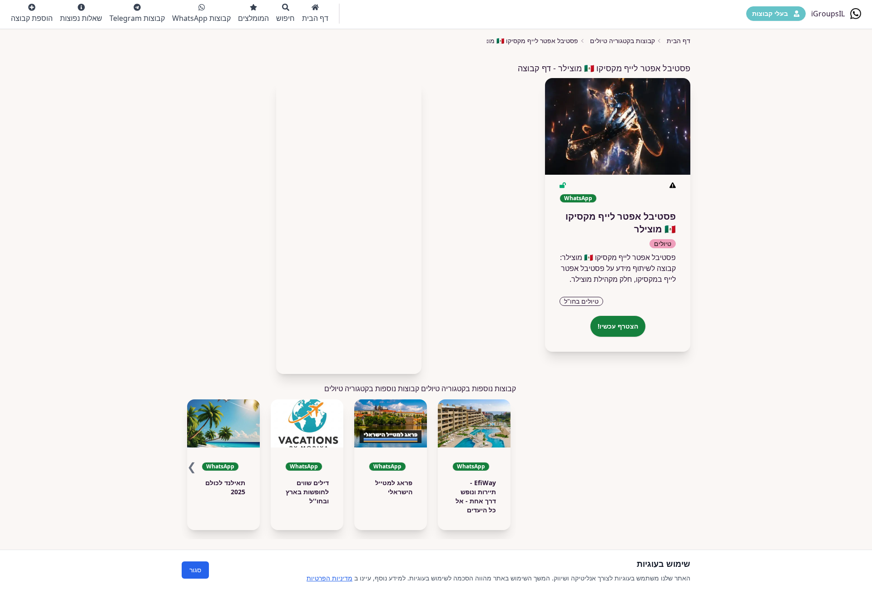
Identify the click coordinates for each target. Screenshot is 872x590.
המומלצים (253, 18)
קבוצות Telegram (137, 18)
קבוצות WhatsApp (201, 18)
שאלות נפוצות (81, 18)
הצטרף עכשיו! (618, 326)
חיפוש (285, 18)
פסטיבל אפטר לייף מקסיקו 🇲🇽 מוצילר (527, 40)
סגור (195, 569)
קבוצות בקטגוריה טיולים (622, 40)
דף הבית (315, 18)
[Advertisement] (349, 223)
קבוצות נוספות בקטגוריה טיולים (371, 388)
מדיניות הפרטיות (329, 578)
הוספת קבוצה (32, 18)
